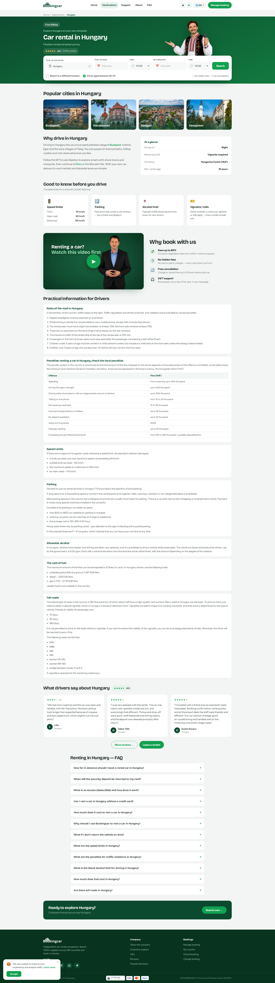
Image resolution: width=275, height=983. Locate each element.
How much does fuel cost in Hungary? (137, 879)
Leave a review (151, 744)
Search (220, 65)
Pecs (79, 164)
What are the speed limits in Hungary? (137, 846)
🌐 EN (199, 5)
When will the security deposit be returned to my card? (137, 779)
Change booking (191, 959)
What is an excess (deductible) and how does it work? (137, 790)
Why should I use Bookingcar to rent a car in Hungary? (137, 823)
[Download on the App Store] (183, 5)
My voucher (189, 949)
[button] (50, 66)
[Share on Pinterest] (62, 965)
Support (125, 5)
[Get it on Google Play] (189, 5)
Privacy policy (69, 978)
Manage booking (220, 5)
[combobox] (71, 66)
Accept (14, 974)
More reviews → (124, 744)
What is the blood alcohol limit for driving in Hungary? (137, 868)
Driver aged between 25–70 (101, 75)
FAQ (149, 5)
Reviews (134, 959)
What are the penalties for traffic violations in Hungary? (137, 857)
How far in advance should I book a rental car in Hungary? (137, 768)
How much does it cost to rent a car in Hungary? (137, 812)
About (138, 5)
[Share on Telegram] (77, 965)
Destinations (109, 5)
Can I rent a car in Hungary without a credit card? (137, 801)
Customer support (139, 949)
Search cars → (214, 910)
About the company (140, 944)
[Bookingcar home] (52, 5)
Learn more (49, 967)
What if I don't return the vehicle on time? (137, 834)
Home (94, 5)
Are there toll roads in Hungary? (137, 890)
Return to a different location (65, 75)
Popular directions (139, 963)
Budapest (115, 144)
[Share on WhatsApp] (69, 965)
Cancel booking (191, 954)
